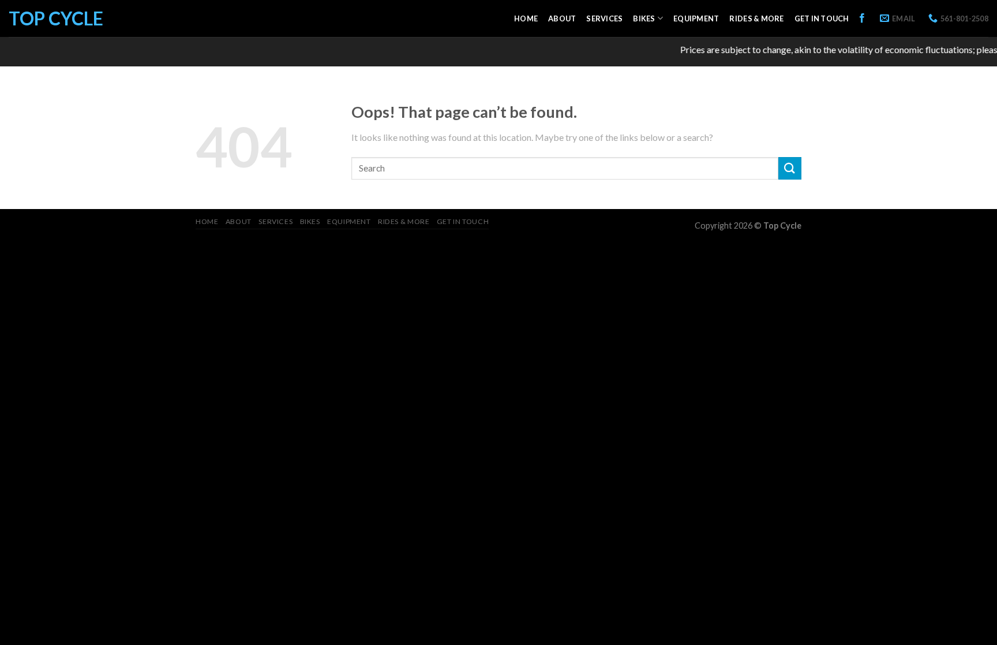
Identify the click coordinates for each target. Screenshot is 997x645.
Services (604, 18)
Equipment (696, 18)
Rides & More (756, 18)
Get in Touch (821, 18)
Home (526, 18)
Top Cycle (56, 18)
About (562, 18)
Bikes (644, 18)
